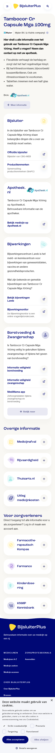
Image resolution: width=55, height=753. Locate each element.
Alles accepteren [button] (15, 739)
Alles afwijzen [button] (41, 739)
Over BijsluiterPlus (12, 689)
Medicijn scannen (11, 672)
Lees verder (44, 719)
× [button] (51, 700)
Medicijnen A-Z (10, 659)
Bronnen (7, 695)
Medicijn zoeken (11, 666)
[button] (27, 748)
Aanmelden (30, 659)
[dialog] (27, 725)
